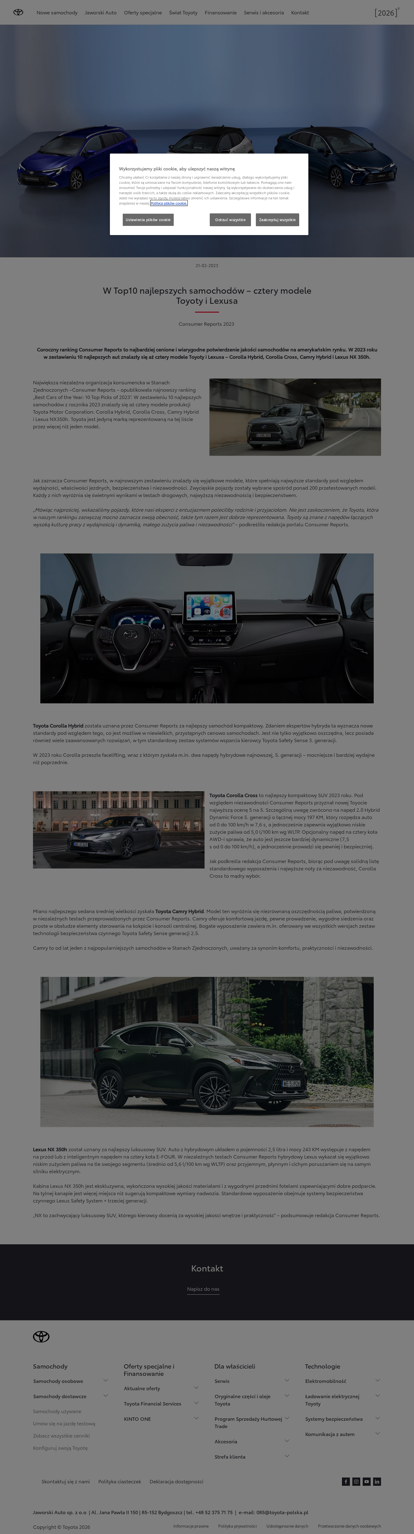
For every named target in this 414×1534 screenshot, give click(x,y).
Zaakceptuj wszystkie (277, 219)
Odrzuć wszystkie (230, 219)
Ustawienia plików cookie (148, 219)
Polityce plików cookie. (169, 203)
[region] (209, 194)
